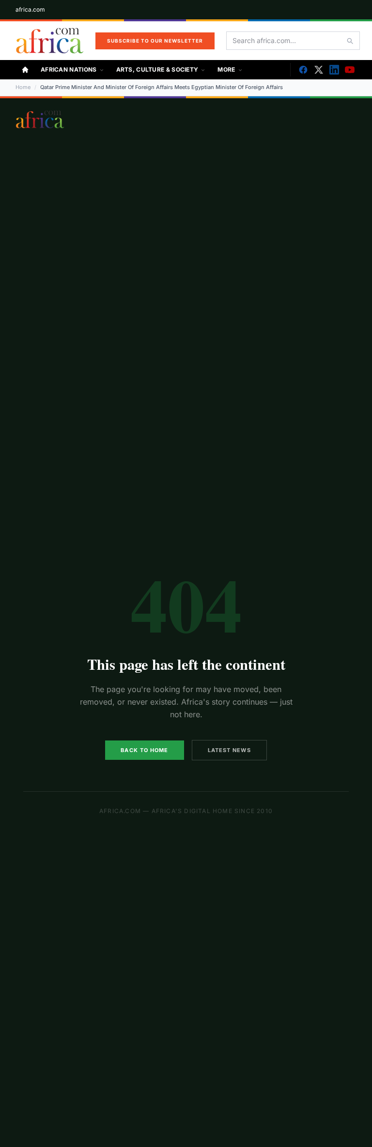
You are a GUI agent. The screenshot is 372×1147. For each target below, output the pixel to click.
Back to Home (144, 750)
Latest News (229, 750)
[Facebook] (303, 69)
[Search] (349, 40)
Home (23, 87)
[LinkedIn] (334, 69)
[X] (319, 69)
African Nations (69, 69)
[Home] (25, 69)
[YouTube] (349, 69)
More (226, 69)
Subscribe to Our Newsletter (155, 41)
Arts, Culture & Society (157, 69)
